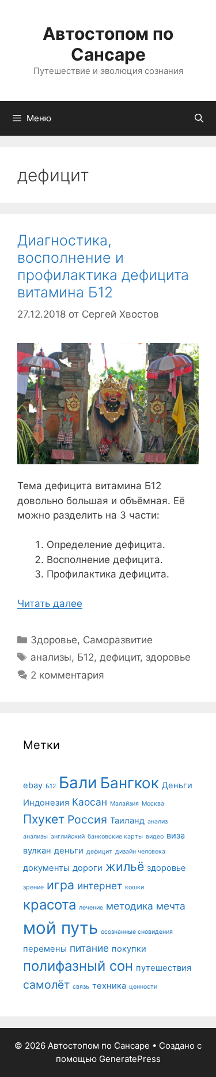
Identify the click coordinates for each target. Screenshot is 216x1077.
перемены (45, 949)
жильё (124, 866)
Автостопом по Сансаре (108, 44)
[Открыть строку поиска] (199, 118)
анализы (51, 657)
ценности (143, 986)
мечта (170, 906)
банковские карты (115, 836)
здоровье (168, 657)
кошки (134, 887)
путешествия (163, 968)
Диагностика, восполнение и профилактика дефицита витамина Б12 (103, 266)
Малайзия (124, 803)
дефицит (120, 657)
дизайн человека (140, 851)
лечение (91, 907)
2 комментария (67, 675)
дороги (88, 868)
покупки (129, 949)
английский (68, 836)
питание (89, 948)
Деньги (177, 785)
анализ (157, 821)
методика (129, 906)
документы (46, 868)
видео (155, 836)
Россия (87, 819)
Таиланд (127, 820)
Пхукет (44, 818)
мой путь (60, 928)
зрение (33, 887)
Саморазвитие (118, 640)
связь (81, 986)
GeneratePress (130, 1058)
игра (60, 884)
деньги (69, 850)
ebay (33, 785)
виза (175, 835)
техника (109, 986)
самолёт (46, 985)
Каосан (89, 802)
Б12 (85, 657)
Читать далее (49, 603)
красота (49, 904)
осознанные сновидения (137, 932)
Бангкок (129, 783)
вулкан (37, 850)
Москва (153, 803)
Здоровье (54, 640)
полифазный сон (78, 965)
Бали (78, 782)
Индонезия (46, 802)
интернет (99, 886)
